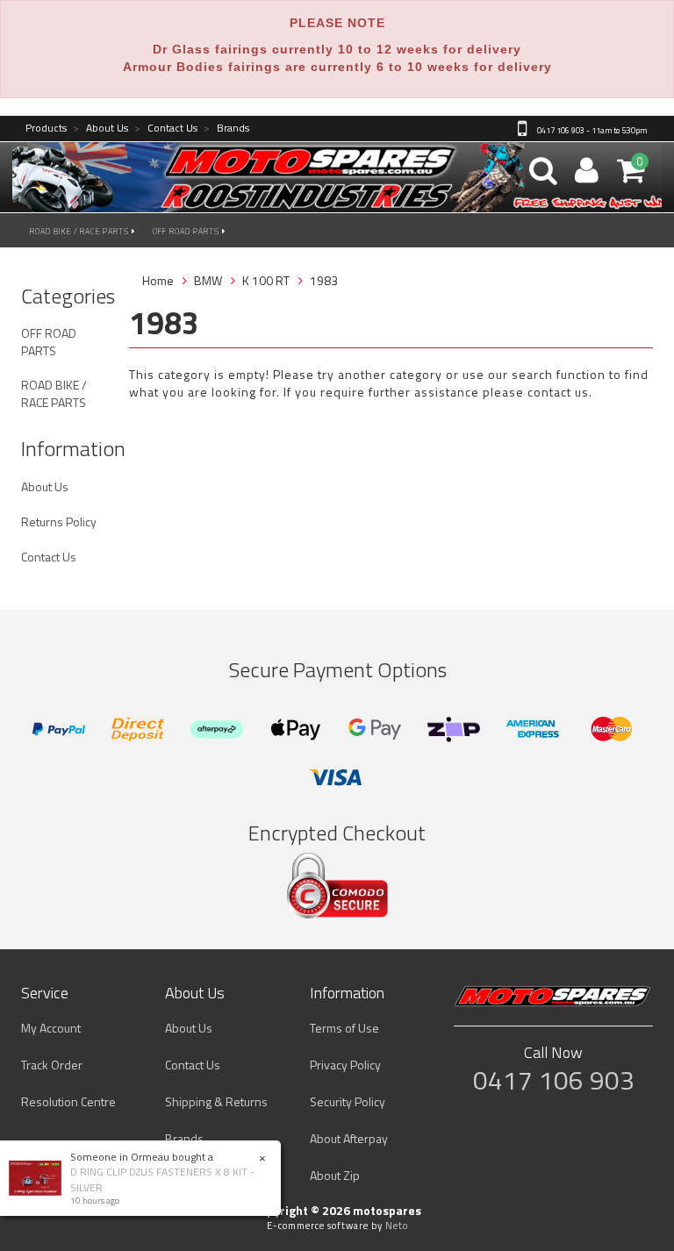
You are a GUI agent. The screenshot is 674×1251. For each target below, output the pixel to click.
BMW (208, 280)
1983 (324, 280)
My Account (51, 1028)
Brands (226, 128)
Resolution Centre (68, 1101)
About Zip (335, 1175)
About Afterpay (349, 1138)
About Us (100, 128)
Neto (396, 1226)
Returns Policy (59, 521)
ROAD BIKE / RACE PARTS (81, 231)
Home (158, 280)
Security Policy (347, 1101)
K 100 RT (266, 280)
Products (46, 128)
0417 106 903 (554, 1080)
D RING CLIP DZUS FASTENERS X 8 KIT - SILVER (162, 1179)
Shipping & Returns (216, 1101)
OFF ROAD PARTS (187, 231)
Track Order (51, 1064)
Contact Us (165, 128)
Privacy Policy (345, 1064)
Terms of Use (344, 1028)
